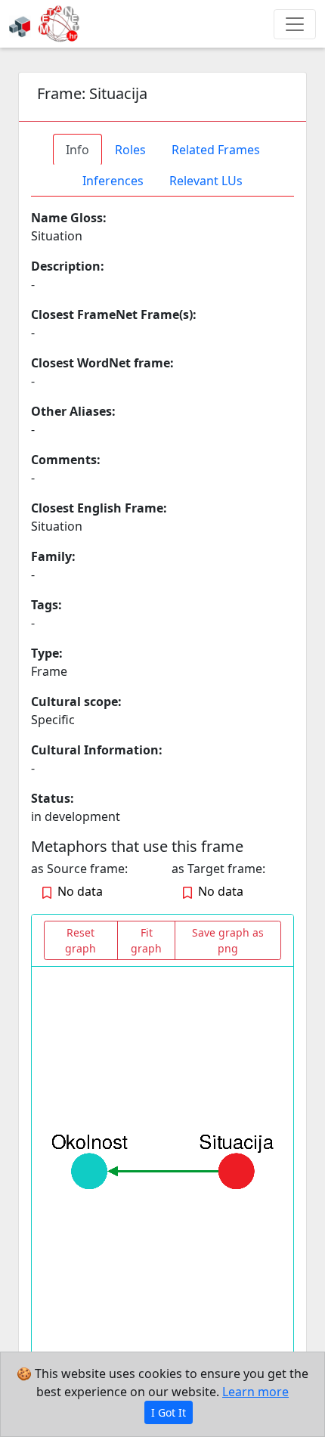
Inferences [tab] (113, 180)
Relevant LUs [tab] (206, 180)
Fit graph (146, 940)
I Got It (168, 1412)
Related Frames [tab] (216, 149)
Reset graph (80, 940)
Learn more (255, 1391)
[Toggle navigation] (295, 24)
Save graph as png (228, 940)
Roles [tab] (130, 149)
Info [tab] (77, 149)
